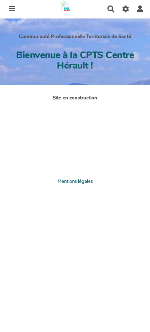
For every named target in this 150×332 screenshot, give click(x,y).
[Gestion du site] (125, 9)
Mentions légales (75, 181)
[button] (140, 9)
